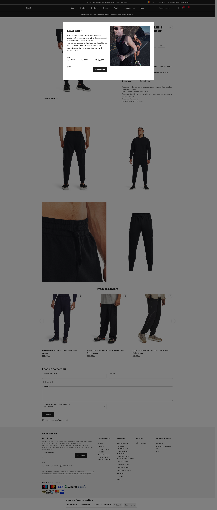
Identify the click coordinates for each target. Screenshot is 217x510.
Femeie (86, 59)
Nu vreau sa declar (102, 59)
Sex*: (69, 57)
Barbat (72, 59)
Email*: (69, 66)
